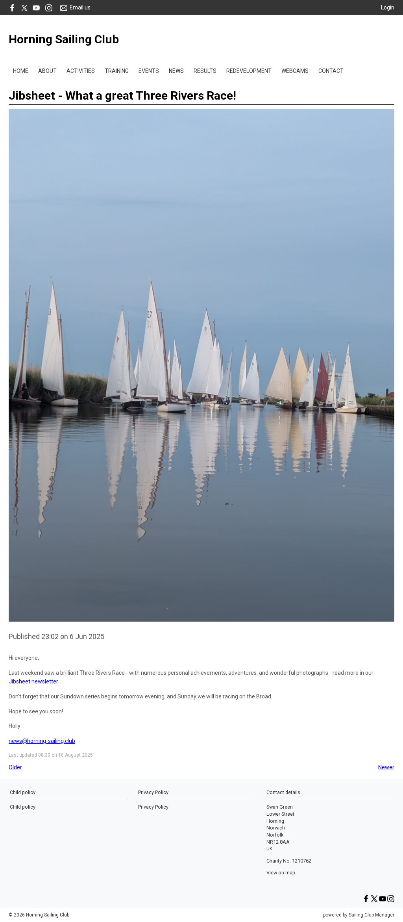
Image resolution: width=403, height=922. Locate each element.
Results (205, 71)
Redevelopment (249, 71)
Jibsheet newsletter (33, 681)
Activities (81, 71)
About (47, 71)
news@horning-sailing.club (42, 741)
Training (117, 71)
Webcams (295, 71)
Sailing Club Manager (371, 915)
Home (20, 71)
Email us (80, 7)
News (176, 71)
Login (387, 7)
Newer (386, 767)
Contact (331, 71)
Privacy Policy (153, 807)
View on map (280, 873)
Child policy (22, 807)
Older (15, 767)
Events (149, 71)
